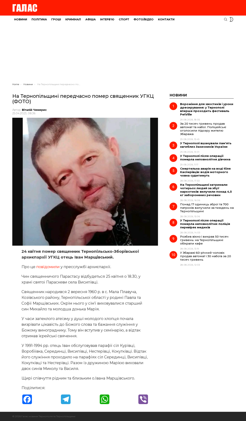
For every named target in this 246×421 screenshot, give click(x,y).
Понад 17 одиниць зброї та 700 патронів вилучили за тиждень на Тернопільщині (207, 207)
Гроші (56, 19)
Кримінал (73, 19)
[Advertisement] (123, 54)
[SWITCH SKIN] (231, 19)
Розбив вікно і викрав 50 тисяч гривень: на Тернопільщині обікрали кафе (204, 240)
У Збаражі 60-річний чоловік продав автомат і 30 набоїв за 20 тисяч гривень (205, 256)
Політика (39, 19)
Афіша (90, 19)
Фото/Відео (144, 19)
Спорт (124, 19)
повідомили (48, 266)
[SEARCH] (225, 19)
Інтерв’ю (107, 19)
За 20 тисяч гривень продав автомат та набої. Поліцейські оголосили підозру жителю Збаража (203, 129)
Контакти (166, 19)
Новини (20, 19)
